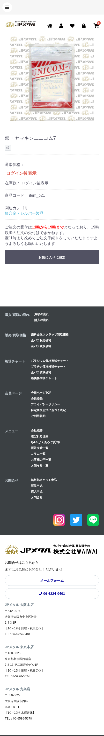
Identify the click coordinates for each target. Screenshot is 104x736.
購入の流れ (41, 320)
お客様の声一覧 (41, 459)
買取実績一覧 (39, 448)
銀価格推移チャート (44, 378)
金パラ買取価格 (41, 346)
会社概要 (37, 430)
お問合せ (37, 497)
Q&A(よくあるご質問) (45, 442)
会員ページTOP (41, 392)
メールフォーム (52, 580)
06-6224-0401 (53, 593)
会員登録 (37, 398)
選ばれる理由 (39, 436)
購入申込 (37, 491)
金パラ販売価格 (41, 340)
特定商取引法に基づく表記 (48, 410)
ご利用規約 (38, 416)
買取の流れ (41, 314)
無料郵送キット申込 (44, 480)
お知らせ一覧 (39, 465)
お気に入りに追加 (52, 257)
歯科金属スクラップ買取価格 (50, 334)
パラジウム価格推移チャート (50, 360)
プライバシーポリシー (45, 404)
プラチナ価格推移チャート (48, 366)
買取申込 (37, 485)
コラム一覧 (38, 453)
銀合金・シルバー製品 (24, 213)
